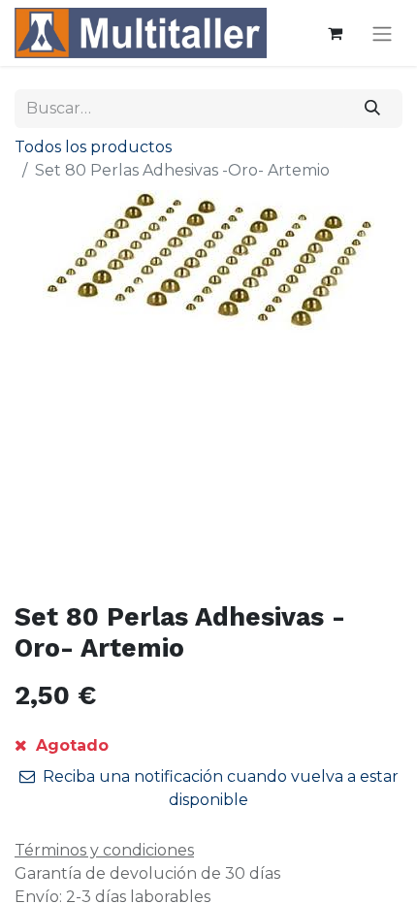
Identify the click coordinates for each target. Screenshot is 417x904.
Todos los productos (93, 147)
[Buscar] (372, 108)
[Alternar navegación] (382, 33)
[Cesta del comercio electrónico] (334, 33)
